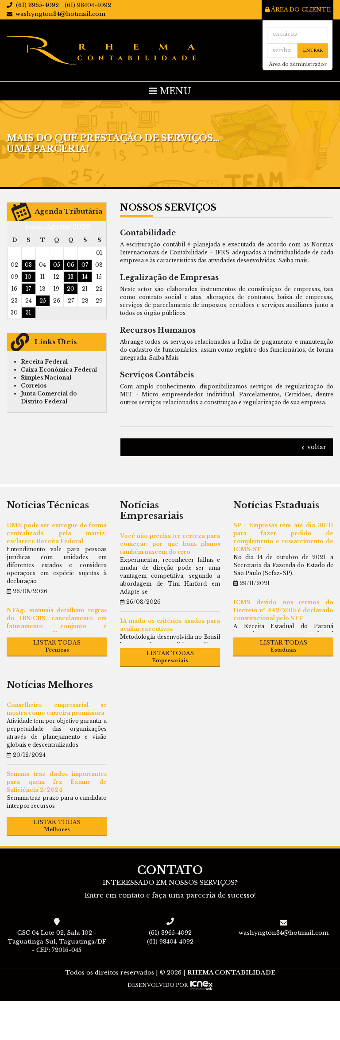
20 (70, 288)
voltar (315, 447)
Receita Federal (44, 361)
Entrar (313, 50)
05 (56, 264)
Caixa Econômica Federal (59, 369)
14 (85, 276)
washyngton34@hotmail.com (60, 14)
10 (28, 276)
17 (28, 288)
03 (28, 264)
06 (70, 264)
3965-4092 (37, 5)
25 (42, 300)
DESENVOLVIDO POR (158, 985)
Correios (33, 385)
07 (84, 264)
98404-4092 (88, 5)
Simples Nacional (46, 377)
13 (70, 276)
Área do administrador (298, 64)
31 (28, 312)
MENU (174, 91)
